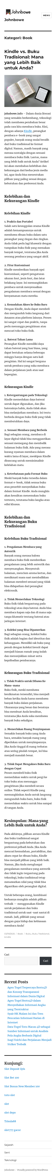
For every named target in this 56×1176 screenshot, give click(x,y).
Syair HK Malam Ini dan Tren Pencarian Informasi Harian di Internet (25, 1018)
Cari (6, 954)
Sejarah (8, 1144)
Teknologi (10, 1160)
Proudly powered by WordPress (32, 1170)
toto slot (9, 1095)
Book (20, 933)
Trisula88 (10, 1121)
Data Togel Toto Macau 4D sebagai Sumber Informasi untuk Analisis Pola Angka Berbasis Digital (28, 1031)
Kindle (28, 131)
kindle (7, 937)
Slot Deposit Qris (14, 1068)
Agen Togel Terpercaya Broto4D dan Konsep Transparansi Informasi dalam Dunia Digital (27, 992)
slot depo (10, 1112)
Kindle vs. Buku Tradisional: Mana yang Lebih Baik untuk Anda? (24, 59)
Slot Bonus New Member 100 (22, 1086)
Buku (28, 933)
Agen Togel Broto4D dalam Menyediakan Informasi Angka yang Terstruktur (26, 1005)
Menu (46, 15)
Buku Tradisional (40, 933)
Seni (7, 1152)
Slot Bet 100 (11, 1077)
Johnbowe (14, 20)
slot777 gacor (12, 1130)
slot (6, 1103)
